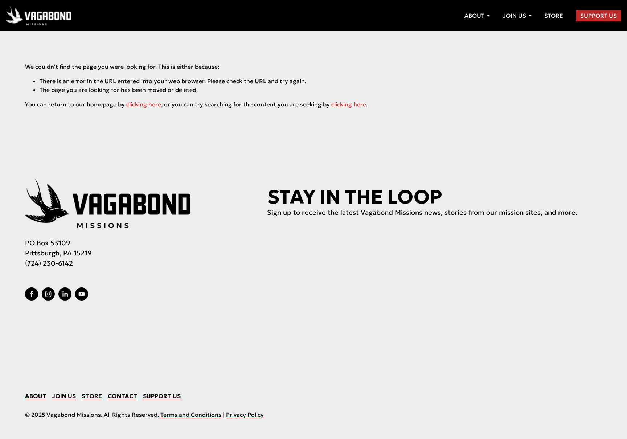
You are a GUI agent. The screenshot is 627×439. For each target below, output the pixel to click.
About (35, 396)
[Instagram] (48, 294)
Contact (122, 396)
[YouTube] (81, 294)
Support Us (598, 15)
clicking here (143, 104)
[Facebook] (31, 294)
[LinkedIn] (64, 294)
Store (553, 15)
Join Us (64, 396)
